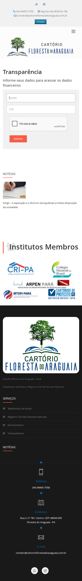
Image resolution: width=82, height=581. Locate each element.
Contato (41, 21)
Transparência (15, 433)
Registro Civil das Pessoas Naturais (27, 417)
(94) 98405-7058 (24, 11)
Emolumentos (15, 425)
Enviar (18, 138)
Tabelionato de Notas (19, 408)
